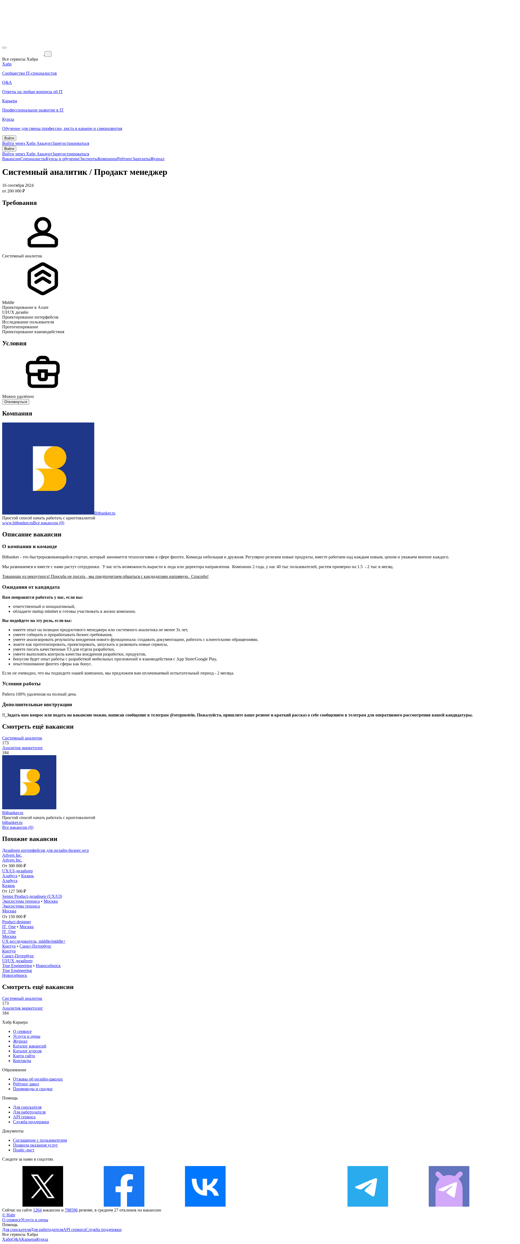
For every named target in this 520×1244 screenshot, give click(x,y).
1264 (37, 1210)
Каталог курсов (27, 1051)
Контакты (22, 1060)
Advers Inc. (12, 855)
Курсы (42, 1239)
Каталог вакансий (29, 1046)
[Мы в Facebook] (124, 1205)
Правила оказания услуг (35, 1145)
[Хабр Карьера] (23, 53)
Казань (27, 875)
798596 (71, 1210)
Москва (51, 901)
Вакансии (11, 158)
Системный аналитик (22, 738)
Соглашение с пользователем (40, 1140)
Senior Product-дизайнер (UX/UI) (32, 896)
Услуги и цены (26, 1036)
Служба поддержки (31, 1121)
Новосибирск (48, 965)
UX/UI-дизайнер (17, 871)
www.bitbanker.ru (17, 522)
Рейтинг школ (26, 1084)
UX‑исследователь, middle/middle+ (34, 941)
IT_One (9, 926)
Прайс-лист (23, 1150)
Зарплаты (141, 158)
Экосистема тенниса (21, 901)
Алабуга (9, 875)
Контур (9, 946)
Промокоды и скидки (33, 1088)
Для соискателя (27, 1107)
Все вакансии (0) (48, 522)
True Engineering (17, 965)
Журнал (157, 158)
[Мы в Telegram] (367, 1205)
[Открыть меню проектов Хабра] (4, 47)
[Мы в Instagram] (286, 1205)
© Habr (8, 1215)
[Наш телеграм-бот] (449, 1205)
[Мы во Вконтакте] (205, 1205)
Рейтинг (124, 158)
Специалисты (33, 158)
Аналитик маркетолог (22, 747)
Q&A (16, 1239)
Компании (107, 158)
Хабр (7, 1239)
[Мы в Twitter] (42, 1205)
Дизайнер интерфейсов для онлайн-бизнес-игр (45, 850)
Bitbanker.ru (104, 513)
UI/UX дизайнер (17, 960)
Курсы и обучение (62, 158)
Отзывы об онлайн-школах (38, 1079)
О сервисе (22, 1031)
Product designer (16, 921)
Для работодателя (29, 1112)
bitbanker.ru (12, 822)
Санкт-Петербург (35, 946)
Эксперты (88, 158)
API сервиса (24, 1117)
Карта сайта (24, 1055)
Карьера (28, 1239)
